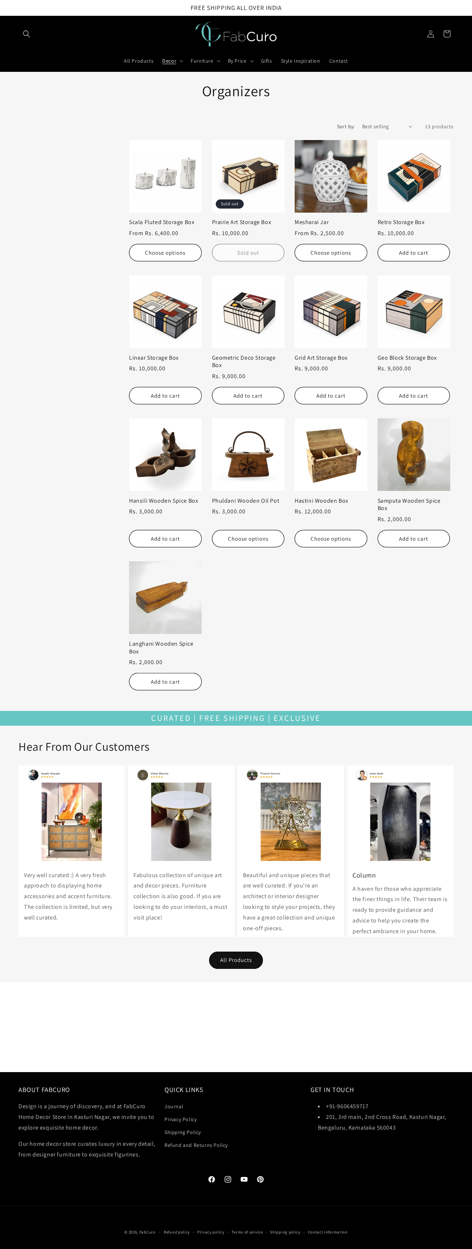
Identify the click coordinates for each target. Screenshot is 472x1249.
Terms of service (247, 1232)
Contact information (328, 1232)
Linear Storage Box (154, 358)
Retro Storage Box (401, 222)
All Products (236, 959)
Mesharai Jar (312, 222)
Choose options (165, 252)
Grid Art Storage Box (321, 358)
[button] (26, 34)
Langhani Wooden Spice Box (161, 647)
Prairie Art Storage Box (241, 222)
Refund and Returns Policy (196, 1145)
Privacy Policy (180, 1119)
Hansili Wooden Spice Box (163, 501)
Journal (173, 1106)
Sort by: (346, 126)
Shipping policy (285, 1232)
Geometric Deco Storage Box (244, 361)
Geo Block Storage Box (407, 358)
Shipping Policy (182, 1132)
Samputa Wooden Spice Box (409, 504)
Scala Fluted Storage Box (161, 222)
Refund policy (177, 1232)
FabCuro (147, 1232)
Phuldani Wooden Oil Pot (246, 501)
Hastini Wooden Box (321, 501)
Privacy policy (211, 1232)
